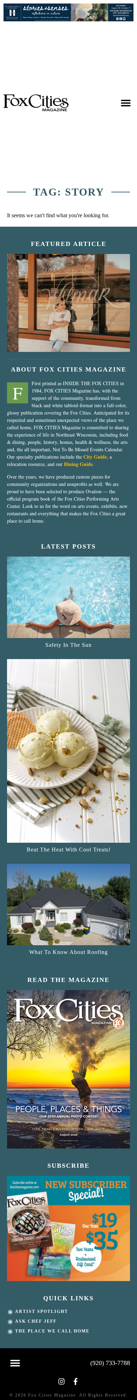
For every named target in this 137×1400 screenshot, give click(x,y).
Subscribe (68, 1165)
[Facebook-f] (75, 1381)
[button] (125, 103)
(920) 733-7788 (110, 1362)
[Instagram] (61, 1381)
